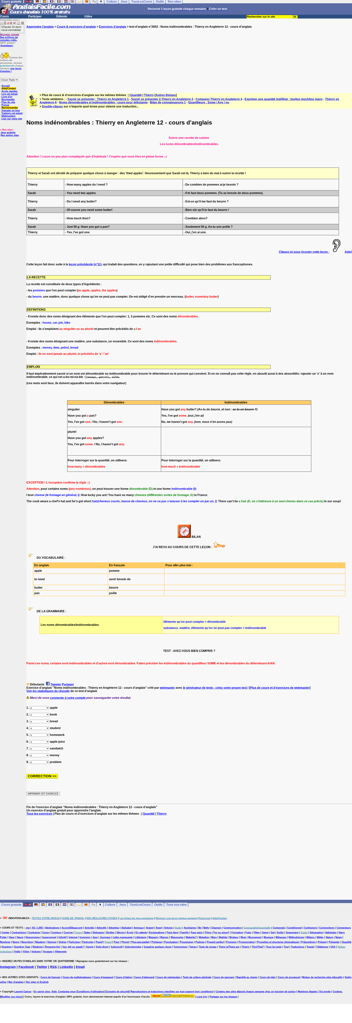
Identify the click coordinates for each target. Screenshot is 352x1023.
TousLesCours (140, 904)
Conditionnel (294, 927)
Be (199, 927)
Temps (193, 946)
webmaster (167, 687)
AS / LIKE (37, 927)
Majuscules (177, 937)
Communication (232, 927)
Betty (206, 927)
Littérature (140, 937)
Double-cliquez (52, 106)
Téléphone (322, 946)
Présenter (334, 942)
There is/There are (229, 946)
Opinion (51, 942)
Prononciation (247, 942)
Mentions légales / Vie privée (314, 991)
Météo (320, 937)
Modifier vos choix (11, 996)
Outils (158, 904)
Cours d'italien (123, 977)
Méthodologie (296, 937)
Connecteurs (344, 927)
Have (11, 937)
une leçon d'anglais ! (10, 70)
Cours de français (50, 977)
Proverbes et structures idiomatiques (278, 942)
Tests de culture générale (197, 977)
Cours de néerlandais (168, 977)
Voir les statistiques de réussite (48, 691)
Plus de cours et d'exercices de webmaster (279, 687)
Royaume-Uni (52, 946)
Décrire (121, 932)
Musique (268, 937)
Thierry (149, 95)
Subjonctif (116, 946)
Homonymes (32, 937)
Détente (61, 16)
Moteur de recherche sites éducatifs (322, 977)
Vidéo (17, 951)
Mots (243, 937)
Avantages (6, 45)
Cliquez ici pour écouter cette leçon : (304, 251)
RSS (53, 967)
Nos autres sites (10, 135)
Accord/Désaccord (72, 927)
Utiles (88, 16)
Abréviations (52, 927)
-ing (27, 927)
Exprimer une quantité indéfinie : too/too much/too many (284, 99)
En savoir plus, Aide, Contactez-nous (55, 991)
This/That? (258, 946)
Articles (168, 927)
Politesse (156, 942)
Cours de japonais (223, 977)
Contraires (34, 932)
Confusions (310, 927)
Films (208, 932)
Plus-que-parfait (140, 942)
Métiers (310, 937)
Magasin (153, 937)
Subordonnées (133, 946)
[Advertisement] (189, 57)
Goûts (280, 932)
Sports (90, 946)
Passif (99, 942)
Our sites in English (37, 982)
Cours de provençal (289, 977)
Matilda (223, 937)
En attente (141, 932)
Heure (20, 937)
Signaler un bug (10, 110)
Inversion (85, 937)
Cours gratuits (11, 904)
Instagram (8, 967)
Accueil (5, 85)
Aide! (348, 251)
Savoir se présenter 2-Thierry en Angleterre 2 (162, 99)
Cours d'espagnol (103, 977)
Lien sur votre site (11, 118)
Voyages (47, 951)
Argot (159, 927)
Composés (279, 927)
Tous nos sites (176, 904)
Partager (68, 684)
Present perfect (215, 942)
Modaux (233, 937)
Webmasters (8, 116)
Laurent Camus (22, 991)
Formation (237, 932)
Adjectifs (101, 927)
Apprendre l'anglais (40, 26)
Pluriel (125, 942)
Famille (184, 932)
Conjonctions (326, 927)
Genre (265, 932)
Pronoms (231, 942)
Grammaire (292, 932)
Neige (338, 937)
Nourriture (27, 942)
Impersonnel (49, 937)
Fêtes (257, 932)
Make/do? (191, 937)
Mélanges (281, 937)
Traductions (297, 946)
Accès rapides (9, 91)
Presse (5, 105)
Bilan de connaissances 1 (168, 102)
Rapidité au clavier (246, 977)
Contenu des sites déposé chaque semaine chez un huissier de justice (256, 991)
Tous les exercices (39, 813)
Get (273, 932)
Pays (116, 942)
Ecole (130, 932)
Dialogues (98, 932)
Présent (322, 942)
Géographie (316, 932)
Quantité (136, 95)
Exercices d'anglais (112, 26)
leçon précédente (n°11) (85, 264)
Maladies (204, 937)
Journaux (105, 937)
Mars (214, 937)
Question (6, 946)
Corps (45, 932)
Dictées (110, 932)
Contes (5, 932)
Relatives (37, 946)
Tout (286, 946)
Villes (26, 951)
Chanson (216, 927)
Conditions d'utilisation (90, 991)
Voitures (36, 951)
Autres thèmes (165, 95)
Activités (89, 927)
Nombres (5, 942)
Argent (149, 927)
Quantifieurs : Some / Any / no (208, 102)
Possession (186, 942)
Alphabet (126, 927)
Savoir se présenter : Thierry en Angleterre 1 (98, 99)
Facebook (26, 967)
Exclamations (156, 932)
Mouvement (254, 937)
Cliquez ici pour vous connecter (11, 28)
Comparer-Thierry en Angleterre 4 (219, 99)
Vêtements (61, 951)
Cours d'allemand (144, 977)
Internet (73, 937)
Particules (88, 942)
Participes (74, 942)
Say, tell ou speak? (73, 946)
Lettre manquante (123, 937)
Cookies (337, 991)
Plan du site (8, 102)
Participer (35, 16)
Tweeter (55, 684)
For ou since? (221, 932)
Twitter (42, 967)
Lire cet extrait (9, 94)
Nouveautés (8, 99)
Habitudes (330, 932)
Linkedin (66, 967)
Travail (310, 946)
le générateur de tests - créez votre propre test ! (215, 687)
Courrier (68, 932)
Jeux (122, 904)
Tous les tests (274, 946)
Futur (248, 932)
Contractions (19, 932)
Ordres (62, 942)
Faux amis (197, 932)
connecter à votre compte (68, 697)
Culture (110, 904)
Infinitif (62, 937)
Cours (4, 16)
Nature (329, 937)
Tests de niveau (208, 946)
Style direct (102, 946)
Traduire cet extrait (12, 113)
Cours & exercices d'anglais (76, 26)
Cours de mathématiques (77, 977)
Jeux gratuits (8, 132)
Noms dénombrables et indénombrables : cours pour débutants (103, 102)
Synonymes (180, 946)
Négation (40, 942)
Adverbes (114, 927)
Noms (15, 942)
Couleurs (56, 932)
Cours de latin (268, 977)
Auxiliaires (190, 927)
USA (332, 946)
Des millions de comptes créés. (9, 37)
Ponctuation (171, 942)
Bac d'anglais (16, 982)
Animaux (139, 927)
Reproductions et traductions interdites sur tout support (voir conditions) (172, 991)
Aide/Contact (8, 88)
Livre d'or (6, 96)
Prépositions (308, 942)
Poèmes (200, 942)
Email (80, 967)
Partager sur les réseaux (223, 996)
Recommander (9, 107)
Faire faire (172, 932)
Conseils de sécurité (117, 991)
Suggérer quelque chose (157, 946)
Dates (87, 932)
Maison (164, 937)
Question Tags (22, 946)
